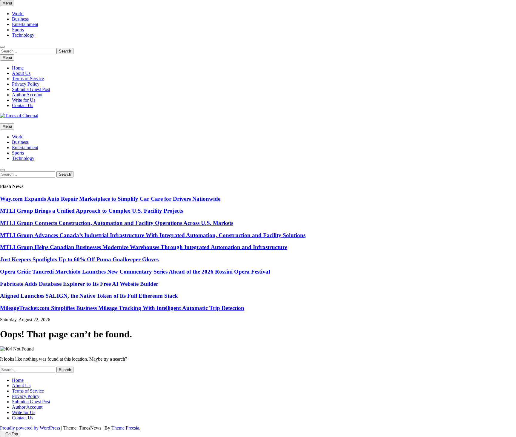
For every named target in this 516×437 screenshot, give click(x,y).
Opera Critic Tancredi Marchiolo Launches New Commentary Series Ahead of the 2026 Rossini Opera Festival (135, 271)
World (18, 13)
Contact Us (22, 105)
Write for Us (23, 100)
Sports (18, 29)
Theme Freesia (125, 427)
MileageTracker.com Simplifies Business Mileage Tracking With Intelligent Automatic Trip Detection (122, 308)
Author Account (27, 94)
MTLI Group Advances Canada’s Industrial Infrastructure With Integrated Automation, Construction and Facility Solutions (152, 235)
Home (18, 67)
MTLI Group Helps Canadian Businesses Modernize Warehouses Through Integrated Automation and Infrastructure (143, 247)
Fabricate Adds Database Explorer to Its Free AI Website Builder (79, 284)
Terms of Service (28, 78)
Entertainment (25, 24)
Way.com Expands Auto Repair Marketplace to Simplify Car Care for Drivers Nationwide (110, 199)
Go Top (11, 434)
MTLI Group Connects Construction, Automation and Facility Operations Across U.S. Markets (116, 223)
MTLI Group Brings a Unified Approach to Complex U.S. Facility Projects (91, 211)
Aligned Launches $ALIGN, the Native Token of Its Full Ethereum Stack (89, 296)
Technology (23, 35)
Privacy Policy (25, 84)
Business (20, 18)
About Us (21, 73)
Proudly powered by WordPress (30, 427)
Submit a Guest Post (31, 89)
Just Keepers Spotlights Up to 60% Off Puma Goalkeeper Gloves (79, 259)
